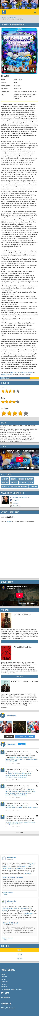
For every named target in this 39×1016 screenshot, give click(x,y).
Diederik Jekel (5, 482)
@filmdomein (18, 751)
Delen (5, 894)
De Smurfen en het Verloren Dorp (25, 479)
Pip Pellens (30, 482)
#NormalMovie (20, 757)
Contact (3, 979)
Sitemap (3, 984)
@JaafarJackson (11, 775)
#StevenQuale (10, 807)
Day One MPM (21, 866)
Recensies (13, 17)
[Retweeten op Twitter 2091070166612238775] (10, 827)
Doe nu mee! (19, 642)
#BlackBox (11, 806)
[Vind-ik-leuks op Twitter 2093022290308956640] (13, 764)
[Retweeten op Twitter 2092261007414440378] (10, 780)
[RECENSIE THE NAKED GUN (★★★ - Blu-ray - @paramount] (6, 727)
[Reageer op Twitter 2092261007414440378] (6, 780)
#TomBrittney (18, 807)
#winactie (11, 773)
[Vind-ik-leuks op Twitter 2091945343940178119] (13, 798)
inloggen (9, 521)
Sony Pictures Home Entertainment (21, 372)
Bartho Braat (5, 479)
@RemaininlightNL (11, 761)
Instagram (16, 503)
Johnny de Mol (14, 482)
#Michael (17, 773)
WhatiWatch (16, 506)
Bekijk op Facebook (7, 892)
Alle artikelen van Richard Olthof (20, 497)
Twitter (19, 950)
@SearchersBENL (32, 759)
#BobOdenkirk (29, 757)
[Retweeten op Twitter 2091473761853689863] (10, 810)
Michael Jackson (28, 913)
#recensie (12, 757)
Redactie (4, 977)
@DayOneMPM (10, 777)
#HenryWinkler (10, 759)
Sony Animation (5, 486)
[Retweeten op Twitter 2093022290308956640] (10, 764)
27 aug (27, 751)
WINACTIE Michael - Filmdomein (13, 877)
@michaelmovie (13, 772)
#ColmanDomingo (21, 775)
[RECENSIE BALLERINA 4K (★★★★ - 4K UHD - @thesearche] (19, 727)
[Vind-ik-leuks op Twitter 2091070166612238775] (13, 827)
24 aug (27, 785)
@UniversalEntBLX (21, 777)
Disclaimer (4, 982)
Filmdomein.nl (5, 997)
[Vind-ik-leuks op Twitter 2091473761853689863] (13, 810)
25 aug (27, 769)
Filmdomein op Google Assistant (11, 989)
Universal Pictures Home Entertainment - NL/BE (17, 867)
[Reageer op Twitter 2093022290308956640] (6, 764)
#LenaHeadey (19, 759)
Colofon (3, 974)
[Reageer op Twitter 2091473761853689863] (6, 810)
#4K (13, 791)
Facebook (16, 500)
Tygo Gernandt (33, 486)
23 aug (27, 803)
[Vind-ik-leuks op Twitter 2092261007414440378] (13, 780)
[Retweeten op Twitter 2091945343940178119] (10, 798)
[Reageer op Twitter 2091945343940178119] (6, 798)
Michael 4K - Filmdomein (11, 923)
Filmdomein (5, 17)
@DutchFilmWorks (32, 807)
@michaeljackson (25, 773)
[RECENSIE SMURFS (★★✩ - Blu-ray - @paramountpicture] (33, 727)
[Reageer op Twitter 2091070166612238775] (6, 827)
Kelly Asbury (23, 482)
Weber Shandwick (7, 374)
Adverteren (4, 987)
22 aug (27, 816)
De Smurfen (13, 479)
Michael (31, 863)
